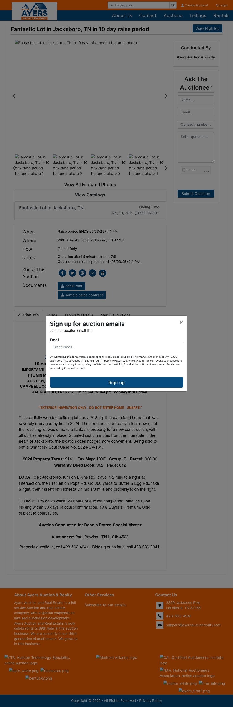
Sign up (116, 382)
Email (54, 339)
